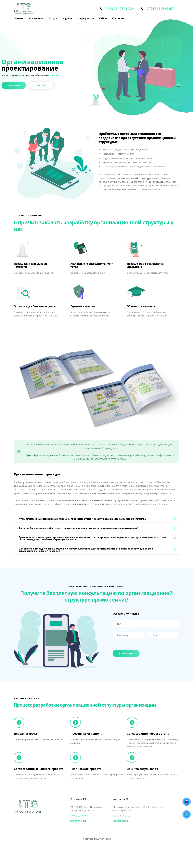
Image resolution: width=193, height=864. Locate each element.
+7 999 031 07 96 (79, 815)
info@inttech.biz (78, 820)
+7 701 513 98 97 (121, 815)
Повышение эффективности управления (145, 265)
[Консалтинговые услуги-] (24, 8)
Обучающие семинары (141, 306)
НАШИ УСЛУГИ (41, 85)
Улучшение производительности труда (91, 265)
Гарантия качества (82, 306)
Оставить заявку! (13, 85)
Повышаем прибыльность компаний (31, 265)
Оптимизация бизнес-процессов (35, 306)
